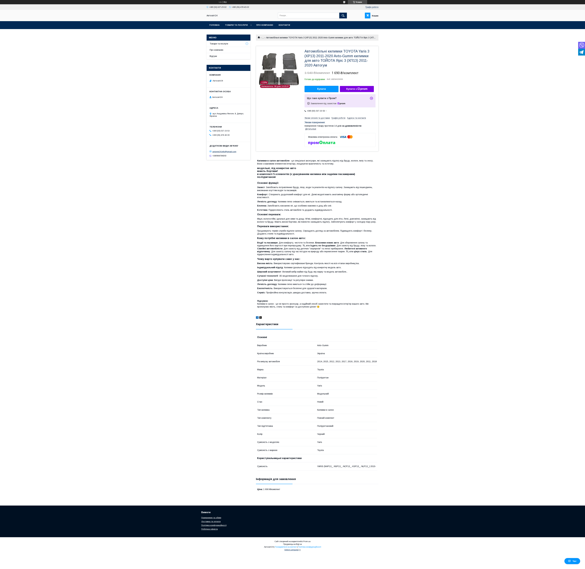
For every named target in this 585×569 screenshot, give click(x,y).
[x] (260, 318)
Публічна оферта (209, 529)
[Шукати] (343, 15)
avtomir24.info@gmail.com (224, 151)
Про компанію (264, 25)
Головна (214, 25)
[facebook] (257, 318)
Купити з (351, 89)
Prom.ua (306, 541)
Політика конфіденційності (214, 525)
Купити (321, 89)
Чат (574, 561)
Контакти (284, 25)
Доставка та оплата (211, 521)
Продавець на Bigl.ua (292, 544)
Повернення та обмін (211, 518)
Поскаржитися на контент (286, 547)
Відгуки (213, 56)
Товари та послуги (236, 25)
